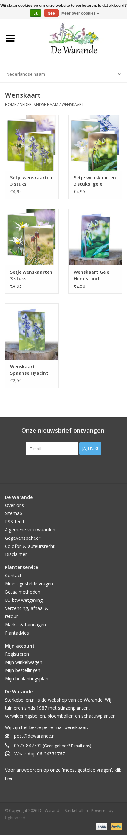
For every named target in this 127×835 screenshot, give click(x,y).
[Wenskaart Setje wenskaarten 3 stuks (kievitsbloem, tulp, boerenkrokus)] (32, 237)
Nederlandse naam (39, 104)
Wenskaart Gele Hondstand (91, 275)
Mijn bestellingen (22, 670)
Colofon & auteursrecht (30, 546)
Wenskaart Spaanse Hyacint (29, 369)
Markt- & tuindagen (25, 624)
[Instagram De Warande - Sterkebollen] (69, 468)
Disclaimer (16, 554)
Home (10, 104)
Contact (13, 575)
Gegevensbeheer (22, 538)
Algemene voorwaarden (30, 529)
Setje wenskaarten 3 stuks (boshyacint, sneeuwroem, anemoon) (31, 180)
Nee (51, 13)
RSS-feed (14, 521)
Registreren (17, 654)
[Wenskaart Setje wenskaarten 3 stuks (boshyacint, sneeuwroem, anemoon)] (32, 143)
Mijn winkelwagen (23, 662)
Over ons (14, 505)
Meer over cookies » (80, 13)
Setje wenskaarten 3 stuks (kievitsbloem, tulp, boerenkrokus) (31, 275)
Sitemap (13, 513)
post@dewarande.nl (35, 736)
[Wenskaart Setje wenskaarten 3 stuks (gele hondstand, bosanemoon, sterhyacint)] (95, 143)
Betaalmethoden (22, 592)
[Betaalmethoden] (101, 826)
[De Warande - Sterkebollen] (74, 38)
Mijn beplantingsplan (26, 679)
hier (9, 778)
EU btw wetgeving (24, 600)
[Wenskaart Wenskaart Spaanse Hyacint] (32, 331)
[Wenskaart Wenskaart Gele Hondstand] (95, 237)
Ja (35, 13)
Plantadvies (17, 633)
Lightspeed (15, 818)
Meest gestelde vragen (29, 583)
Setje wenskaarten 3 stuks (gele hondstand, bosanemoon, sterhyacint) (95, 180)
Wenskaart (73, 104)
